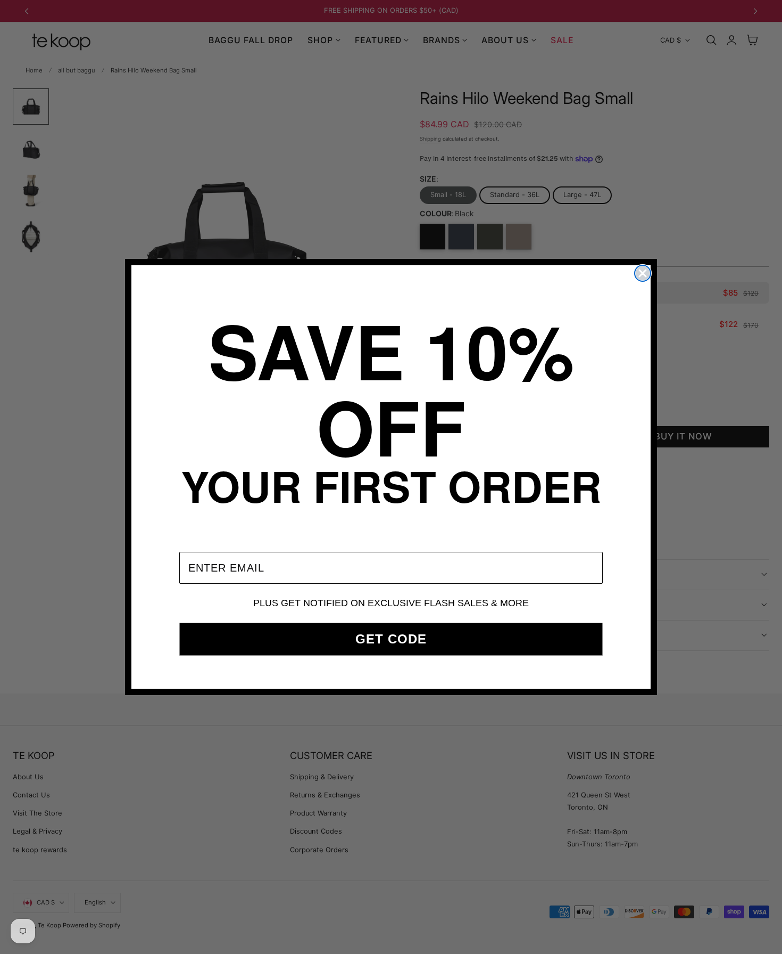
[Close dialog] (643, 273)
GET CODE (391, 639)
